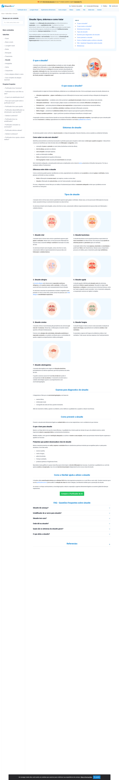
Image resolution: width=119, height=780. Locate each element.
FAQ (84, 9)
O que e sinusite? (82, 23)
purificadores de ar (42, 482)
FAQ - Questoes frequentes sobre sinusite (89, 43)
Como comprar (62, 9)
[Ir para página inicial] (8, 6)
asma (80, 163)
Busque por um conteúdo (10, 18)
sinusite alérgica (38, 283)
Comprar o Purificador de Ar (72, 494)
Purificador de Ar (22, 9)
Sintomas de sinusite (83, 29)
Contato (99, 9)
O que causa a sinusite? (84, 26)
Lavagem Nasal (34, 9)
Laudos (78, 9)
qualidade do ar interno (84, 119)
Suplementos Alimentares (48, 9)
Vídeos (71, 9)
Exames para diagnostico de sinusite (88, 35)
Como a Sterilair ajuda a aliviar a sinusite (89, 40)
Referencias (80, 46)
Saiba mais (91, 9)
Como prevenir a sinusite (84, 37)
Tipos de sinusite (82, 32)
